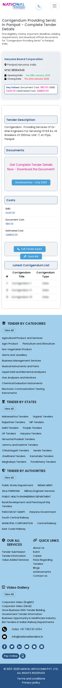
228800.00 (12, 234)
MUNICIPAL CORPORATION (17, 523)
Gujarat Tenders (43, 416)
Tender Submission (13, 552)
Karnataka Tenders (41, 456)
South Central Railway (15, 517)
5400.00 (10, 213)
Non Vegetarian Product (17, 349)
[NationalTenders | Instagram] (41, 646)
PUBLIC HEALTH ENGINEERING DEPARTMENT (26, 496)
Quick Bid (33, 256)
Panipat (12, 65)
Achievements (42, 571)
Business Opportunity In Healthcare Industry (29, 618)
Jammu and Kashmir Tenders (20, 445)
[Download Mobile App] (23, 656)
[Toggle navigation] (54, 5)
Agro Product (10, 343)
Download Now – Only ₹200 (31, 182)
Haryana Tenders (30, 433)
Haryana (23, 65)
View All (9, 330)
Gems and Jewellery (14, 355)
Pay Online (11, 656)
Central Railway (46, 523)
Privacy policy (31, 683)
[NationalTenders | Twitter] (11, 646)
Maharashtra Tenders (15, 416)
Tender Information (14, 556)
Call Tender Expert (31, 249)
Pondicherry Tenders (43, 461)
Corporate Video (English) (18, 602)
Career (37, 556)
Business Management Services (21, 360)
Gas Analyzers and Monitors (19, 377)
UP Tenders (9, 433)
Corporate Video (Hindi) (17, 606)
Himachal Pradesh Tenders (18, 439)
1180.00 (9, 224)
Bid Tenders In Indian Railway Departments (28, 622)
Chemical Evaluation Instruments (22, 383)
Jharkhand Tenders (13, 456)
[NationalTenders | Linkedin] (19, 646)
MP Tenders (37, 422)
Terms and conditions (31, 679)
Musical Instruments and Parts (20, 366)
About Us (38, 548)
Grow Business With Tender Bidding (23, 610)
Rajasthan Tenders (13, 422)
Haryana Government (42, 512)
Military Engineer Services (39, 491)
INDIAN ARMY (45, 485)
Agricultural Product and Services (22, 338)
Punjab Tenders (32, 428)
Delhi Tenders (10, 428)
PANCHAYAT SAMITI (13, 512)
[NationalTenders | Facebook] (4, 646)
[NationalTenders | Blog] (34, 646)
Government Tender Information (22, 614)
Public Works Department (17, 485)
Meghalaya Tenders (14, 461)
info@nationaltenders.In (27, 637)
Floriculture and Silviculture (39, 343)
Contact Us (40, 575)
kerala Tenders (43, 450)
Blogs (36, 568)
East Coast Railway (13, 529)
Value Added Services (15, 560)
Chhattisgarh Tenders (15, 450)
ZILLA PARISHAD (11, 491)
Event (36, 552)
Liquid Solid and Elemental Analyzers (24, 372)
